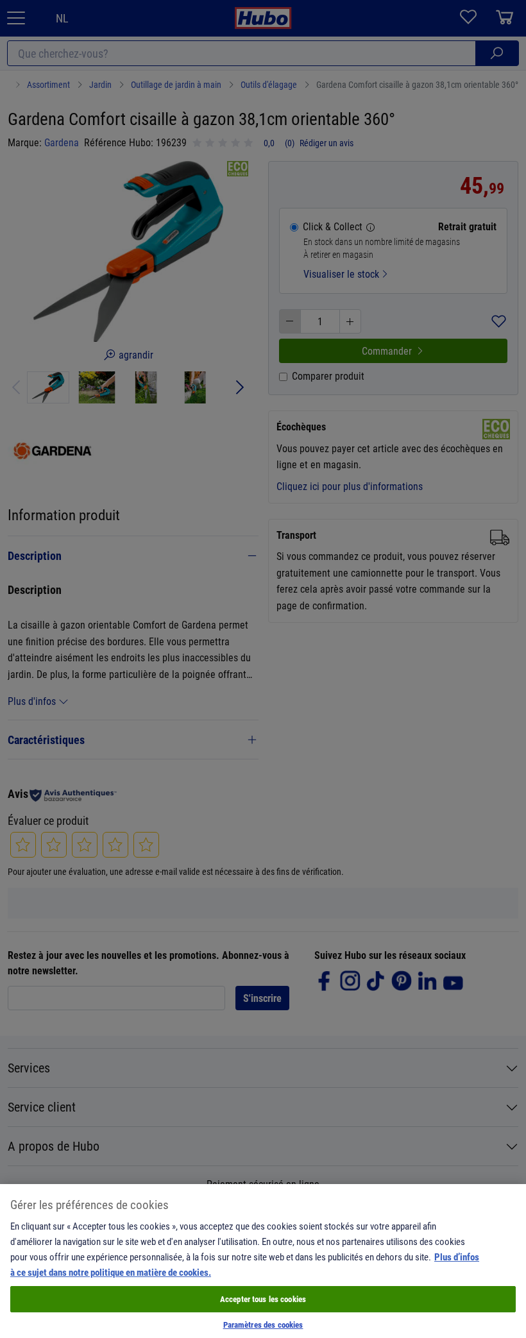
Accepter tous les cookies (263, 1299)
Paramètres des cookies (263, 1324)
